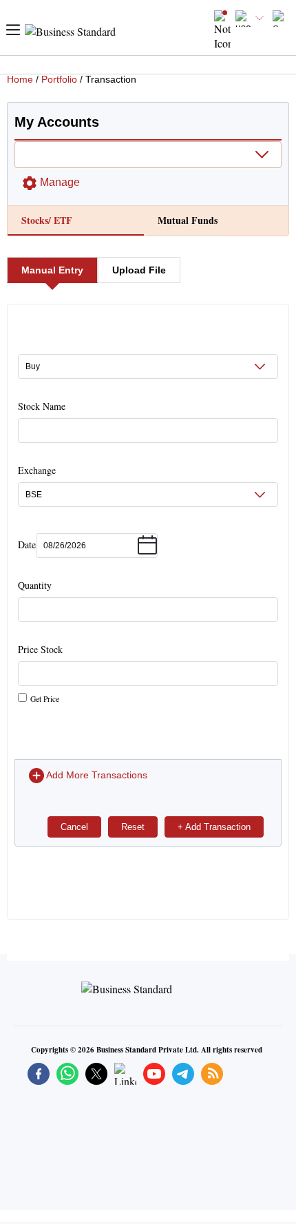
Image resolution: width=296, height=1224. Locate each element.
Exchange (37, 470)
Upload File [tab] (139, 270)
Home (20, 79)
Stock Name (41, 406)
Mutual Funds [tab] (188, 220)
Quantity (35, 585)
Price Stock (40, 673)
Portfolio (59, 79)
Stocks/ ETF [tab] (46, 220)
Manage (60, 182)
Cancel (74, 827)
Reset (133, 827)
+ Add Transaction (214, 827)
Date (27, 544)
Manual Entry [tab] (52, 270)
